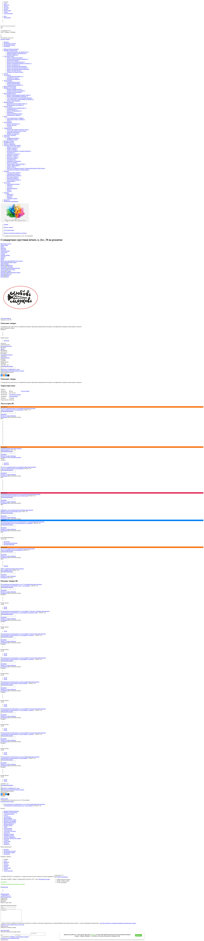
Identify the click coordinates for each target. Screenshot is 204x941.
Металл (3, 349)
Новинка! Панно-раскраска (11, 811)
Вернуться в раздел (6, 261)
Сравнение (13, 415)
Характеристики (5, 268)
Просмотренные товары (7, 801)
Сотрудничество (8, 13)
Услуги (6, 6)
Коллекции (7, 46)
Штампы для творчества (10, 812)
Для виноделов (8, 829)
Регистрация (7, 17)
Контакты (6, 5)
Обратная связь (5, 894)
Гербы (5, 827)
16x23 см (6, 464)
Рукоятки (6, 840)
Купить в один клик (18, 924)
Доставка (6, 7)
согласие (93, 934)
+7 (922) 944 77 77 (5, 895)
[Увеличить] (20, 317)
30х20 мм (6, 340)
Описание (3, 266)
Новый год (7, 844)
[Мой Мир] (6, 375)
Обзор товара (4, 262)
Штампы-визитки (8, 824)
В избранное (4, 417)
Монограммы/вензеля (10, 822)
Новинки (6, 42)
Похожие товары (5, 272)
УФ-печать (7, 541)
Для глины (7, 832)
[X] (8, 375)
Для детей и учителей (10, 831)
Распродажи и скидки (10, 43)
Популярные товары (9, 45)
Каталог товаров (5, 39)
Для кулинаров (8, 828)
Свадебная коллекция (6, 354)
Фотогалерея (7, 10)
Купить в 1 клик (15, 369)
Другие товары (25, 391)
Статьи (6, 12)
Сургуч (6, 815)
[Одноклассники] (4, 375)
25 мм (5, 607)
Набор (2, 264)
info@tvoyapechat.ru (62, 877)
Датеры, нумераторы (9, 837)
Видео (2, 276)
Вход (5, 16)
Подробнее (4, 414)
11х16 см (6, 463)
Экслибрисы (7, 817)
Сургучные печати (9, 814)
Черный (6, 566)
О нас (5, 3)
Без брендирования (9, 544)
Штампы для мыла (9, 834)
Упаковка (6, 842)
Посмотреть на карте (44, 879)
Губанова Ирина (5, 357)
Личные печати (8, 825)
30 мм (5, 608)
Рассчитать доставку (18, 370)
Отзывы (3, 271)
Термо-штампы (8, 818)
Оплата (6, 9)
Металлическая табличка (10, 543)
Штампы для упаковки (10, 821)
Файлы (2, 275)
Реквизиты (4, 882)
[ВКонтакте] (2, 375)
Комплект (3, 265)
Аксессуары (4, 269)
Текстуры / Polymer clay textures (12, 838)
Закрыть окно (4, 798)
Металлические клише (10, 819)
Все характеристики (6, 346)
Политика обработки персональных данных (13, 884)
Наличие (3, 274)
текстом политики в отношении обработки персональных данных (118, 923)
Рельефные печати (9, 835)
